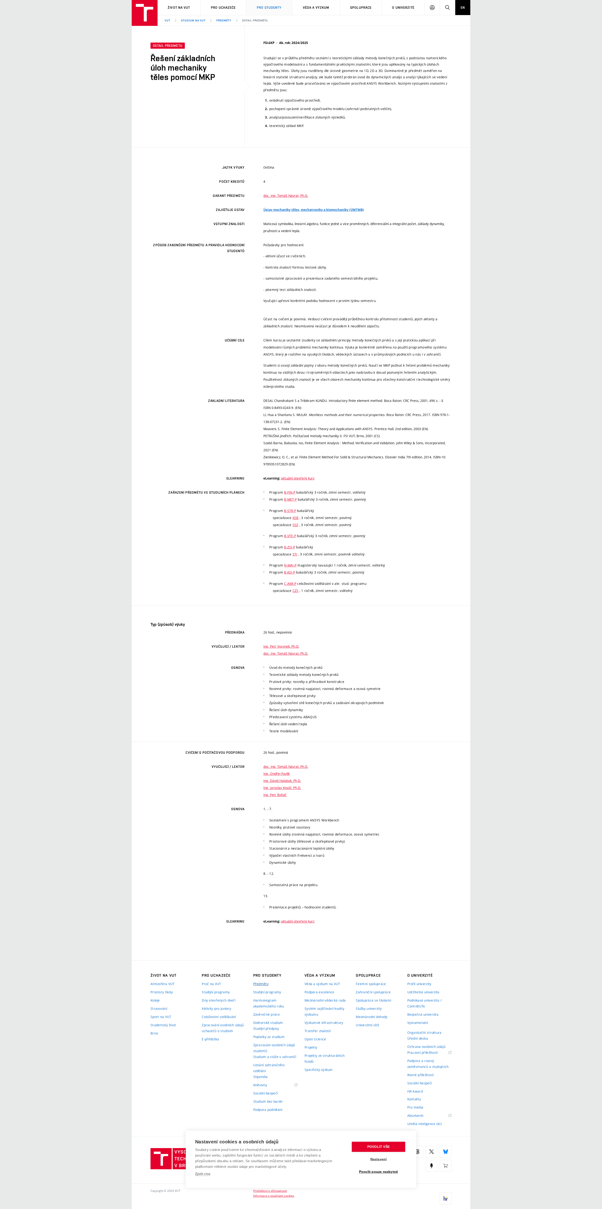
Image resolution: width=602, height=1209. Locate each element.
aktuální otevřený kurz (297, 478)
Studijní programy (216, 992)
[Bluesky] (446, 1151)
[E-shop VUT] (446, 1166)
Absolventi (421, 1115)
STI (295, 554)
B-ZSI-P (289, 547)
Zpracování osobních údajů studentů (274, 1048)
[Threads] (417, 1151)
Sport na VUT (160, 1017)
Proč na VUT (211, 984)
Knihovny (266, 1085)
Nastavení (378, 1159)
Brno (154, 1033)
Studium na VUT (193, 20)
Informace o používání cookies (273, 1195)
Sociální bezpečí (265, 1093)
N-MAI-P (290, 565)
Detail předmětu (255, 20)
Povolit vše (378, 1147)
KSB (296, 517)
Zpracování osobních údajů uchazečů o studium (223, 1028)
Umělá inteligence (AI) (424, 1124)
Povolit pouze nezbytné (378, 1171)
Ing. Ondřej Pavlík (276, 773)
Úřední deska (417, 1038)
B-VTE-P (290, 536)
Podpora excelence (319, 992)
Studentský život (163, 1025)
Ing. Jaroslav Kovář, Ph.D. (282, 787)
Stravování (158, 1008)
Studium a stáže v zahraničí (274, 1056)
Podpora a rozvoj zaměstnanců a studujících (428, 1063)
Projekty (311, 1047)
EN (463, 7)
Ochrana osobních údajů (426, 1046)
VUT (167, 20)
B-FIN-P (289, 492)
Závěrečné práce (266, 1014)
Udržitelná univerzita (423, 992)
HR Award (415, 1091)
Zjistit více (202, 1174)
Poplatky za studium (269, 1037)
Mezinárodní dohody (371, 1017)
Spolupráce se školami (373, 1000)
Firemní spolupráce (371, 984)
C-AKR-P (290, 583)
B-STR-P (290, 510)
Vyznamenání (417, 1022)
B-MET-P (290, 499)
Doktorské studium (268, 1022)
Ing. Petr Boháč (275, 795)
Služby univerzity (369, 1008)
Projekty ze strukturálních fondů (325, 1058)
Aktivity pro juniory (216, 1008)
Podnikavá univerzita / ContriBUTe (424, 1003)
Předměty (223, 20)
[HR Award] (446, 1198)
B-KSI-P (289, 572)
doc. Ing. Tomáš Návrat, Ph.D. (285, 195)
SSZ (295, 525)
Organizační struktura (424, 1032)
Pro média (415, 1107)
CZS (296, 590)
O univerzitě (403, 7)
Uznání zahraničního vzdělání (269, 1068)
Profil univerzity (419, 984)
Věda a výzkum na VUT (322, 984)
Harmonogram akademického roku (268, 1003)
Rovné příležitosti (420, 1075)
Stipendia (260, 1076)
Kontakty (414, 1099)
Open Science (315, 1039)
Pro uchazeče (223, 7)
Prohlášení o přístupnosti (270, 1191)
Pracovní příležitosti (428, 1052)
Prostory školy (161, 992)
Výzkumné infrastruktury (324, 1022)
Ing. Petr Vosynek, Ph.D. (281, 646)
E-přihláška (210, 1039)
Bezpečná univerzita (423, 1014)
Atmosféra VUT (162, 984)
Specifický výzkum (319, 1069)
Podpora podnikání (267, 1109)
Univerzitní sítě (367, 1025)
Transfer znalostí (318, 1031)
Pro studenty (269, 7)
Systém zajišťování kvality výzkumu (324, 1011)
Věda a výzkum (316, 7)
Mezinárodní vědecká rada (325, 1000)
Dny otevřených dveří (218, 1000)
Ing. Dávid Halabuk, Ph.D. (282, 780)
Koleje (155, 1000)
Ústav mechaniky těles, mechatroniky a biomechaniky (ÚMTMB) (313, 210)
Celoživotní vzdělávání (219, 1017)
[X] (431, 1151)
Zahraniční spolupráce (373, 992)
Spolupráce (361, 7)
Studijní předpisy (266, 1028)
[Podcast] (431, 1166)
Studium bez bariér (268, 1101)
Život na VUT (179, 7)
